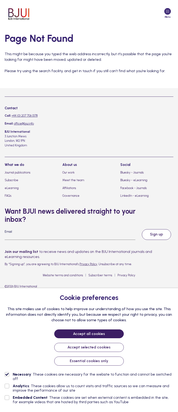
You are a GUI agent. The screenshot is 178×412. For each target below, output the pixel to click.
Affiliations (69, 188)
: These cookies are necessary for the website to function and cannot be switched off (92, 376)
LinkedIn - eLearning (134, 195)
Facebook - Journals (133, 188)
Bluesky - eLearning (133, 180)
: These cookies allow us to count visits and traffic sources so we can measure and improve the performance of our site (91, 388)
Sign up (156, 234)
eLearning (12, 188)
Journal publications (17, 172)
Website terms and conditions (63, 275)
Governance (70, 195)
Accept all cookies (89, 334)
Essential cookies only (89, 361)
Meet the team (73, 180)
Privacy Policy (88, 264)
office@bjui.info (24, 123)
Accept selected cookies (89, 347)
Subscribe (11, 180)
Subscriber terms (100, 275)
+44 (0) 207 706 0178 (25, 115)
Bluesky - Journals (132, 172)
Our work (68, 172)
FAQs (8, 195)
